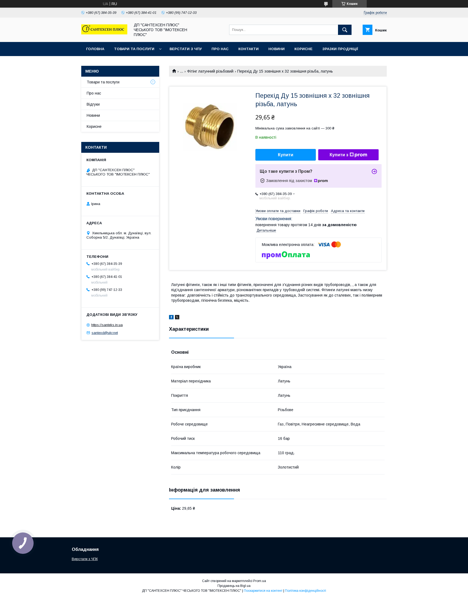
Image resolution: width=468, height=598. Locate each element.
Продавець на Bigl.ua (234, 586)
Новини (276, 49)
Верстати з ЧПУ (186, 49)
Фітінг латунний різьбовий (210, 71)
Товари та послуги (134, 49)
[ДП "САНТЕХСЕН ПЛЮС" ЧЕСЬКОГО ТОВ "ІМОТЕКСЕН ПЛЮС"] (104, 33)
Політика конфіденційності (305, 591)
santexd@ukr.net (105, 333)
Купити (285, 154)
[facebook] (171, 318)
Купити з (339, 154)
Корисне (303, 49)
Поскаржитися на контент (263, 591)
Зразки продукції (340, 49)
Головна (95, 49)
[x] (177, 318)
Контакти (248, 49)
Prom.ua (259, 581)
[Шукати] (345, 30)
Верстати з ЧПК (85, 559)
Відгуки (93, 104)
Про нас (220, 49)
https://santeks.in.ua (107, 325)
